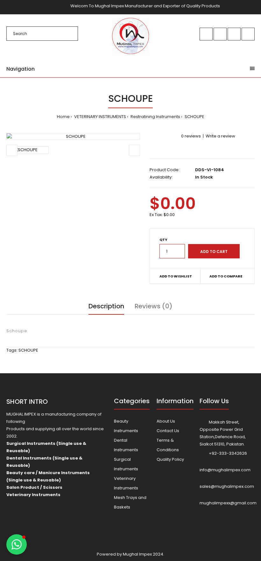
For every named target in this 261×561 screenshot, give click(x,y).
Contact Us (168, 431)
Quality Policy (170, 459)
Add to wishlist (175, 276)
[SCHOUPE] (73, 136)
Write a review (220, 136)
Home (63, 117)
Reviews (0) (154, 306)
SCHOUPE (194, 117)
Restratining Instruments (155, 117)
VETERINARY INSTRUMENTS (99, 117)
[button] (16, 544)
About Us (166, 421)
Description (106, 306)
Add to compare (225, 276)
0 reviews (191, 136)
